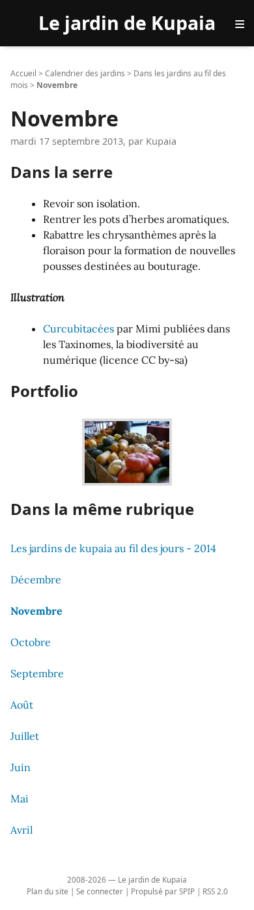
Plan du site (47, 891)
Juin (20, 767)
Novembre (36, 610)
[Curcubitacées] (127, 448)
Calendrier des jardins (85, 73)
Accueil (23, 73)
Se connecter (99, 891)
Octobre (30, 642)
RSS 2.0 (215, 891)
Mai (19, 798)
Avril (21, 829)
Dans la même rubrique (102, 509)
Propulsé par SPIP (163, 891)
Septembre (37, 673)
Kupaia (161, 141)
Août (21, 704)
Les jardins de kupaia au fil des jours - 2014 (113, 548)
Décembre (35, 579)
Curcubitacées (78, 328)
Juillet (24, 735)
